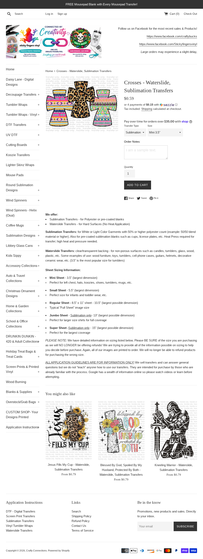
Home (10, 69)
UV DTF (22, 135)
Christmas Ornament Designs (22, 293)
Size (149, 125)
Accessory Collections (22, 265)
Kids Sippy (22, 255)
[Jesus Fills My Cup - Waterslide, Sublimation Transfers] (68, 430)
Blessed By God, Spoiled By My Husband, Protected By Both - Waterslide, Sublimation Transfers (121, 469)
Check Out (190, 13)
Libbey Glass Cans (22, 245)
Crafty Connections (36, 550)
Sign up (62, 13)
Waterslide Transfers (19, 530)
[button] (160, 105)
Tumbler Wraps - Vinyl (22, 114)
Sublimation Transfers (20, 521)
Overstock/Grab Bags (22, 402)
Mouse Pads (15, 175)
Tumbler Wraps (22, 104)
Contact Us (79, 525)
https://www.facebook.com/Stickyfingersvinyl (168, 44)
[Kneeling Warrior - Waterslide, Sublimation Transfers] (173, 430)
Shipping (146, 108)
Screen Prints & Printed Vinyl (22, 369)
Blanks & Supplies (22, 392)
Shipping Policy (81, 516)
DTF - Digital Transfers (20, 511)
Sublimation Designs (22, 235)
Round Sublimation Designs (22, 187)
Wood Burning (16, 382)
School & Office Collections (22, 324)
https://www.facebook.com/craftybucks (172, 36)
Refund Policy (81, 521)
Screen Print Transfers (20, 516)
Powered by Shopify (59, 550)
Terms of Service (83, 530)
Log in (49, 13)
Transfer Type (131, 125)
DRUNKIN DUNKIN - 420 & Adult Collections (22, 339)
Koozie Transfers (18, 155)
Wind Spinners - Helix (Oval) (21, 213)
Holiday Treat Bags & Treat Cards (22, 354)
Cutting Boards (22, 145)
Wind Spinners (22, 200)
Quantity (128, 167)
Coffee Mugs (22, 225)
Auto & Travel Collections (22, 278)
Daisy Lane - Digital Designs (20, 82)
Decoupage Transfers (22, 94)
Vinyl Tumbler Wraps (19, 525)
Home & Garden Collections (22, 308)
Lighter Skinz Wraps (20, 165)
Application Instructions (22, 427)
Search (76, 511)
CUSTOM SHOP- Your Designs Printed (22, 414)
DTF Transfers (22, 124)
